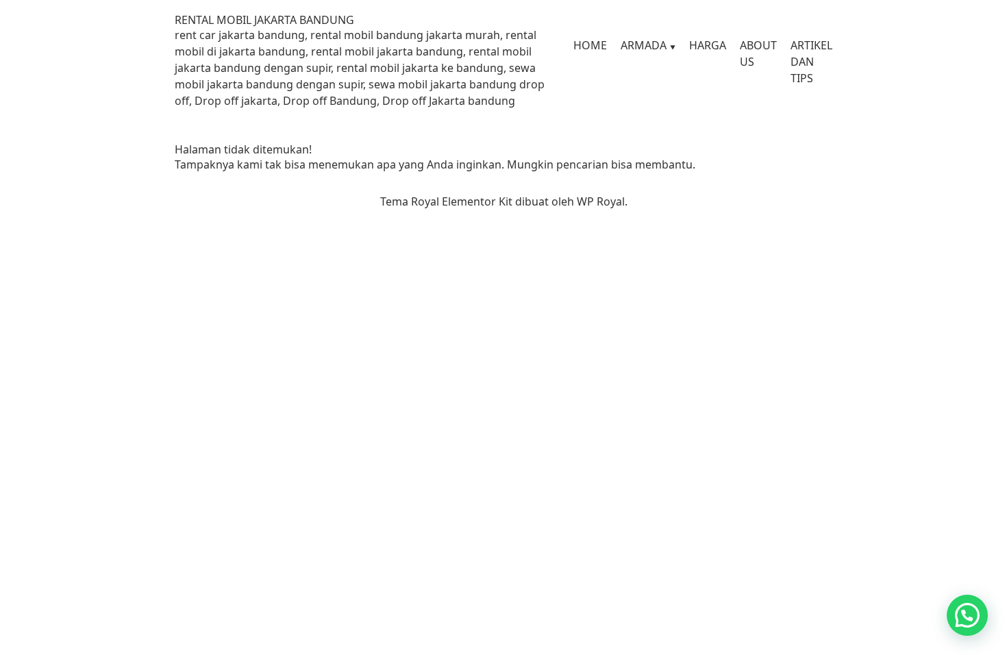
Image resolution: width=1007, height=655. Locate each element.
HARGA (707, 45)
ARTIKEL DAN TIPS (811, 62)
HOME (590, 45)
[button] (967, 615)
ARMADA (644, 45)
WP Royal (601, 201)
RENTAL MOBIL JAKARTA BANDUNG (264, 19)
